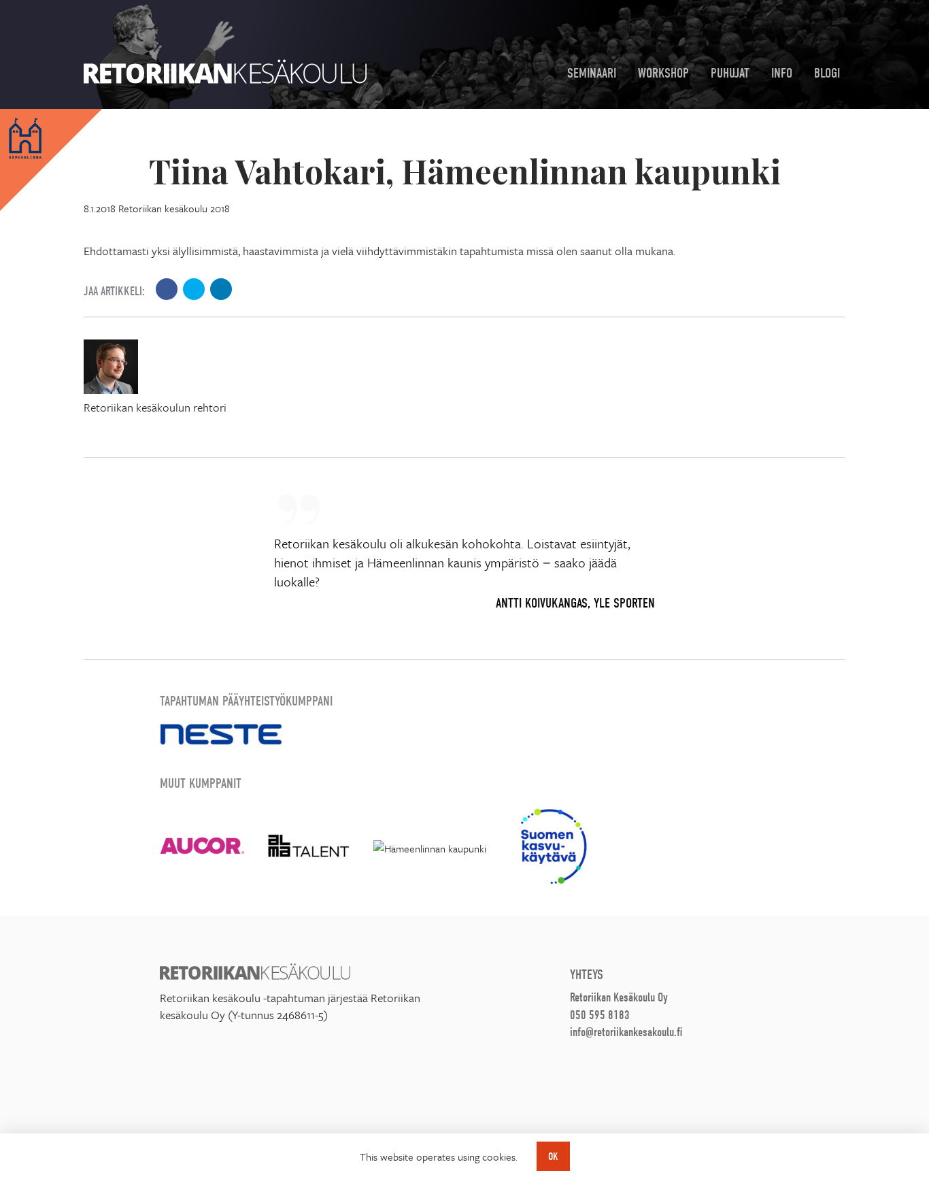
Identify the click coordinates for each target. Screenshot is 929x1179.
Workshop (663, 73)
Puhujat (730, 73)
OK (553, 1156)
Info (781, 73)
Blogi (827, 73)
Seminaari (591, 73)
